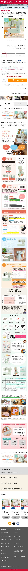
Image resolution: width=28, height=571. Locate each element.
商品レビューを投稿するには (19, 93)
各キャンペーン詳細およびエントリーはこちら (12, 69)
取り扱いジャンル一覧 (6, 539)
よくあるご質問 (17, 536)
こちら (17, 566)
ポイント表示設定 (5, 557)
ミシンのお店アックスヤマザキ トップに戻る (15, 85)
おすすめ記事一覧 (5, 546)
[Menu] (2, 2)
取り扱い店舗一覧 (5, 543)
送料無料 (3, 472)
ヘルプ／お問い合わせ (19, 529)
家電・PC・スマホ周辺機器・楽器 (15, 4)
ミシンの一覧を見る (21, 88)
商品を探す (3, 529)
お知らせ (16, 532)
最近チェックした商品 (6, 536)
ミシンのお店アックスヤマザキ (14, 472)
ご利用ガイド (4, 560)
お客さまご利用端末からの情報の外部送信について (19, 552)
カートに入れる (17, 80)
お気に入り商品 (4, 532)
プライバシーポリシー (19, 546)
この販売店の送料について (19, 48)
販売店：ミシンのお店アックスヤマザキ (16, 45)
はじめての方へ (17, 539)
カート (2, 550)
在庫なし (6, 517)
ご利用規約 (16, 543)
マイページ (3, 553)
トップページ (3, 4)
